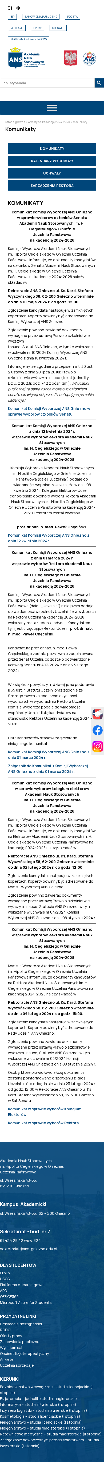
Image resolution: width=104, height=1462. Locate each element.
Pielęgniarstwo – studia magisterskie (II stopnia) (42, 1428)
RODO (5, 1329)
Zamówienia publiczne (41, 17)
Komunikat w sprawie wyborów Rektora (43, 1122)
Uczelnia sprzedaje (17, 1365)
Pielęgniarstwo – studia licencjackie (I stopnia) (41, 1422)
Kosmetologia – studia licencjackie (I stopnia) (40, 1416)
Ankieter (7, 1359)
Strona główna (15, 122)
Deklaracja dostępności (21, 1323)
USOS (5, 1278)
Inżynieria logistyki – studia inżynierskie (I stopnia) (43, 1410)
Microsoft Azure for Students (26, 1302)
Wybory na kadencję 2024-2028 (49, 122)
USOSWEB (58, 28)
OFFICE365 (9, 1296)
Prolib (5, 1272)
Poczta (72, 17)
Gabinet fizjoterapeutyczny (24, 1353)
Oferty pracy (11, 1335)
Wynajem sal (11, 1347)
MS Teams (16, 28)
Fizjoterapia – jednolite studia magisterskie (38, 1398)
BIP (12, 17)
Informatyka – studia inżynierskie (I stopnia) (38, 1404)
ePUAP (37, 28)
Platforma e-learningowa (28, 39)
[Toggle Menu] (52, 108)
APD (3, 1290)
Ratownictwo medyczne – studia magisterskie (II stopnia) (51, 1433)
